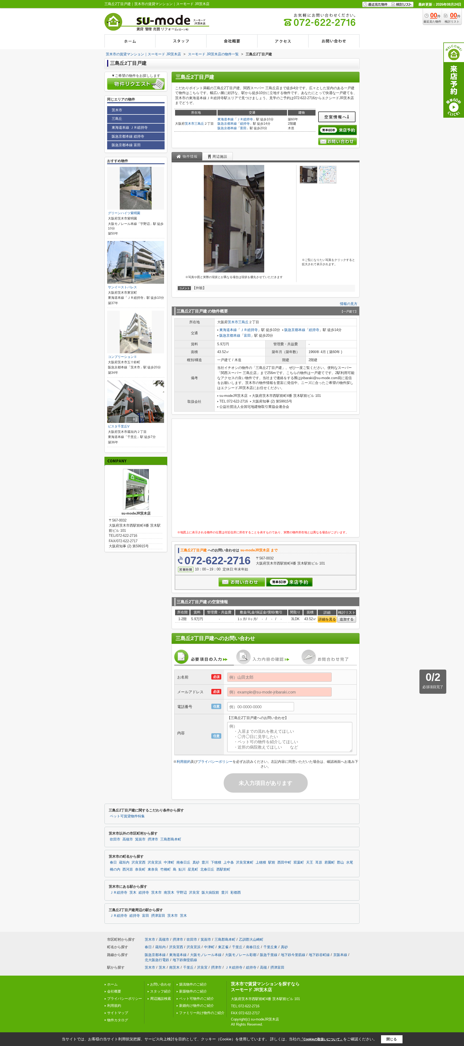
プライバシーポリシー (215, 762)
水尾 (349, 862)
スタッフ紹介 (160, 991)
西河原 (127, 869)
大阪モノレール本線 (206, 955)
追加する (347, 619)
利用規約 (184, 762)
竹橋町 (165, 869)
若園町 (329, 862)
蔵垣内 (124, 862)
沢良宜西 (139, 862)
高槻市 (127, 839)
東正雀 (223, 947)
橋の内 (115, 869)
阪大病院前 (210, 892)
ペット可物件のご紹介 (196, 999)
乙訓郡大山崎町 (251, 939)
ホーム (112, 984)
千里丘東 (270, 947)
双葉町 (298, 862)
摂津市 (153, 839)
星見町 (193, 869)
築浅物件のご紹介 (193, 984)
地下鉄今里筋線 (293, 955)
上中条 (228, 862)
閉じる (391, 1039)
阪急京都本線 (227, 123)
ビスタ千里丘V (118, 426)
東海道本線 (226, 119)
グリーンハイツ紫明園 (124, 213)
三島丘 (199, 123)
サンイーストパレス (122, 287)
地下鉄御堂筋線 (185, 960)
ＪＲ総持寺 (245, 119)
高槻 (263, 967)
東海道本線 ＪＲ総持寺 (130, 127)
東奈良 (153, 869)
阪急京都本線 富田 (126, 145)
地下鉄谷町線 (319, 955)
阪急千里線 (268, 955)
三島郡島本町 (170, 839)
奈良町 (140, 869)
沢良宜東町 (244, 862)
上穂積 (261, 862)
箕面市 (140, 839)
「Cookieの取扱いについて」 (321, 1039)
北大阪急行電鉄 (157, 960)
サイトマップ (117, 1013)
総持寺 (245, 123)
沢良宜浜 (155, 862)
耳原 (318, 862)
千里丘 (237, 947)
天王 (309, 862)
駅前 (271, 862)
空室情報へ (335, 117)
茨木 (132, 892)
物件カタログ (117, 1020)
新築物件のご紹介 (193, 991)
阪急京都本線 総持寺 (128, 136)
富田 (243, 128)
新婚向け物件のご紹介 (196, 1006)
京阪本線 (340, 955)
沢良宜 (194, 892)
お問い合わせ (160, 984)
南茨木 (169, 892)
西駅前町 (223, 869)
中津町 (169, 862)
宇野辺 (181, 892)
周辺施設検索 (160, 999)
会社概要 (114, 991)
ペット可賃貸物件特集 (127, 816)
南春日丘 (183, 862)
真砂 (196, 862)
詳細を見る (327, 619)
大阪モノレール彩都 (240, 955)
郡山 (340, 862)
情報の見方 (348, 304)
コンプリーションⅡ (122, 357)
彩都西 (235, 892)
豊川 (205, 862)
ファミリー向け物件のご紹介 (201, 1013)
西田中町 (284, 862)
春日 (113, 862)
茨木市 (189, 123)
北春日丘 (207, 869)
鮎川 (182, 869)
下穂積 (216, 862)
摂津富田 (158, 916)
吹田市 (115, 839)
